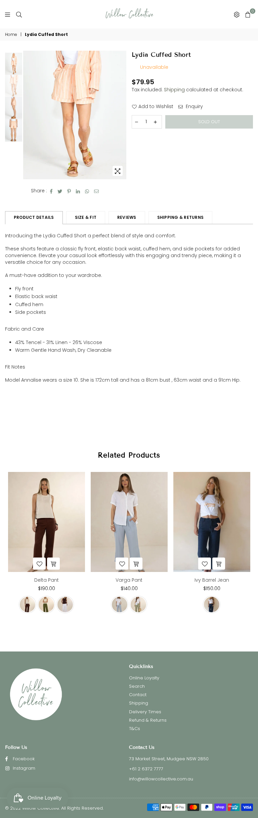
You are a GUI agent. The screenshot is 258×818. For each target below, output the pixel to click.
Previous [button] (29, 115)
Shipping (174, 89)
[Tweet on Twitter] (59, 191)
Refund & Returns (148, 720)
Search (137, 686)
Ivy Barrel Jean (212, 580)
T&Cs (134, 728)
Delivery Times (145, 712)
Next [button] (121, 115)
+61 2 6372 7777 (146, 769)
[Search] (19, 14)
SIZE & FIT (85, 217)
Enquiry (193, 106)
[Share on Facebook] (51, 191)
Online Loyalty (144, 678)
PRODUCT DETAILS (34, 217)
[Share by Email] (96, 191)
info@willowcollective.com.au (161, 779)
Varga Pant (129, 580)
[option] (74, 115)
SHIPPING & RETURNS (180, 217)
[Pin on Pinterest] (69, 191)
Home (11, 34)
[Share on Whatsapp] (87, 191)
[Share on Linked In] (78, 191)
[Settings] (237, 14)
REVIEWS (126, 217)
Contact (137, 694)
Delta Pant (46, 580)
